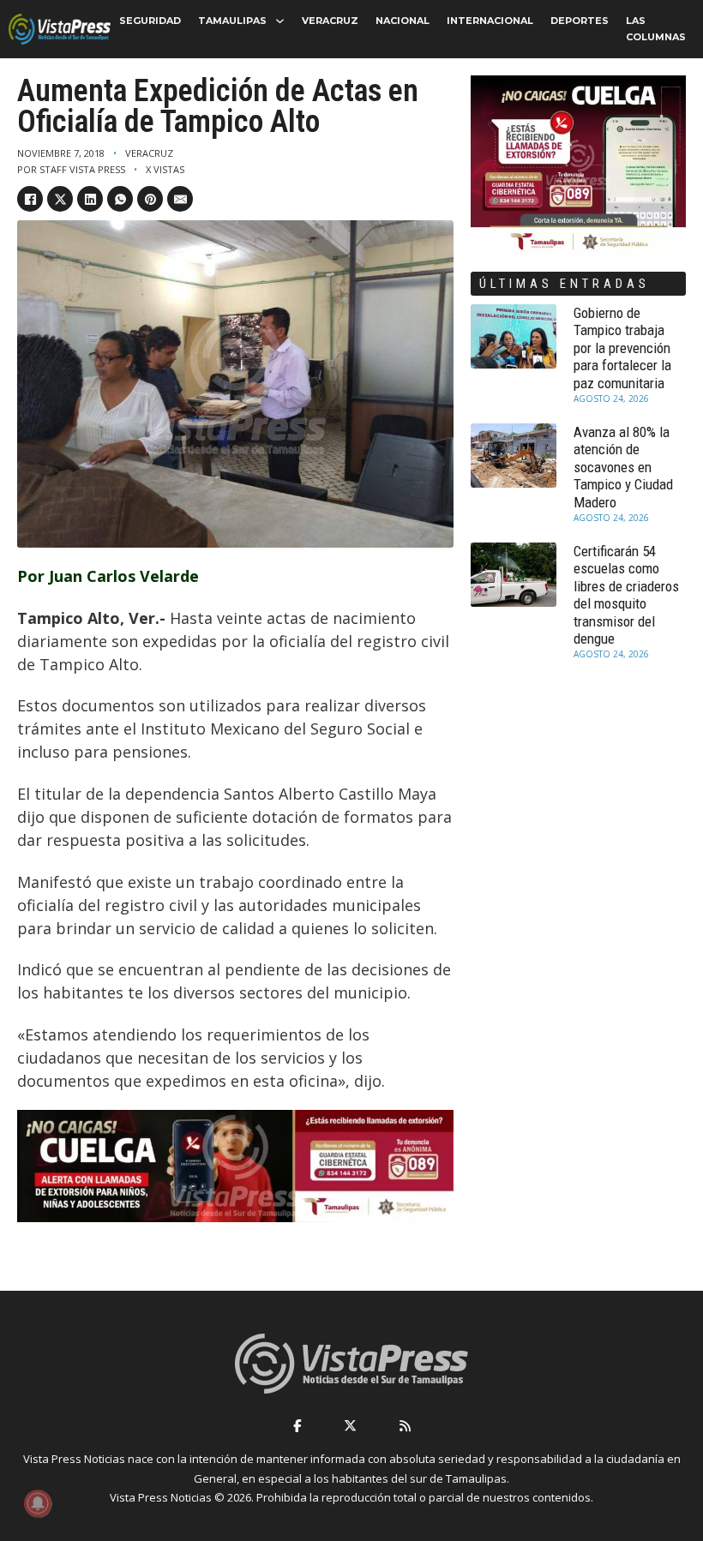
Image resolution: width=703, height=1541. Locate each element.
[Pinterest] (150, 199)
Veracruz (330, 21)
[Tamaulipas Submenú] (280, 21)
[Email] (180, 199)
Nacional (403, 21)
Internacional (490, 21)
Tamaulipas (232, 21)
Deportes (579, 21)
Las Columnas (656, 29)
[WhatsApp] (120, 199)
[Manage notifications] (37, 1503)
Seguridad (150, 21)
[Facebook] (30, 199)
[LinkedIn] (90, 199)
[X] (60, 199)
